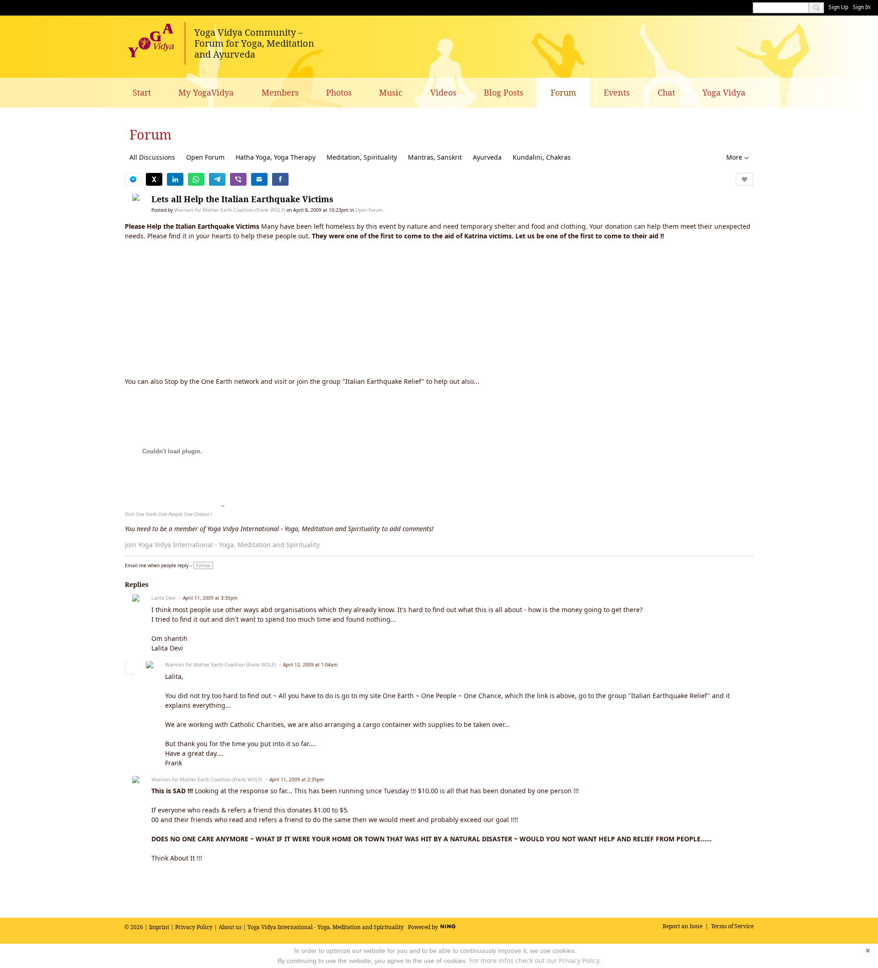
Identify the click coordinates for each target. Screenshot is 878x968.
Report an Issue (682, 926)
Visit (168, 514)
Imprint (159, 927)
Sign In (861, 7)
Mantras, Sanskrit (435, 157)
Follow (203, 565)
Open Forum (205, 157)
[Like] (744, 179)
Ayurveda (487, 157)
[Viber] (238, 179)
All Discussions (152, 157)
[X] (154, 179)
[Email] (259, 179)
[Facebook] (280, 179)
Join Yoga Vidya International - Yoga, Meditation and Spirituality (222, 544)
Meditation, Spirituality (362, 157)
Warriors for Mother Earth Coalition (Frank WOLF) (229, 210)
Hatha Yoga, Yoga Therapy (276, 157)
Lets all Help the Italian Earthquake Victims (242, 199)
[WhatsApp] (196, 179)
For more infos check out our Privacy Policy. (535, 960)
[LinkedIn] (175, 179)
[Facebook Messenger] (133, 179)
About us (230, 927)
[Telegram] (217, 179)
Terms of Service (732, 926)
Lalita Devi (163, 598)
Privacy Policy (194, 927)
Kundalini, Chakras (542, 157)
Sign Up (838, 7)
